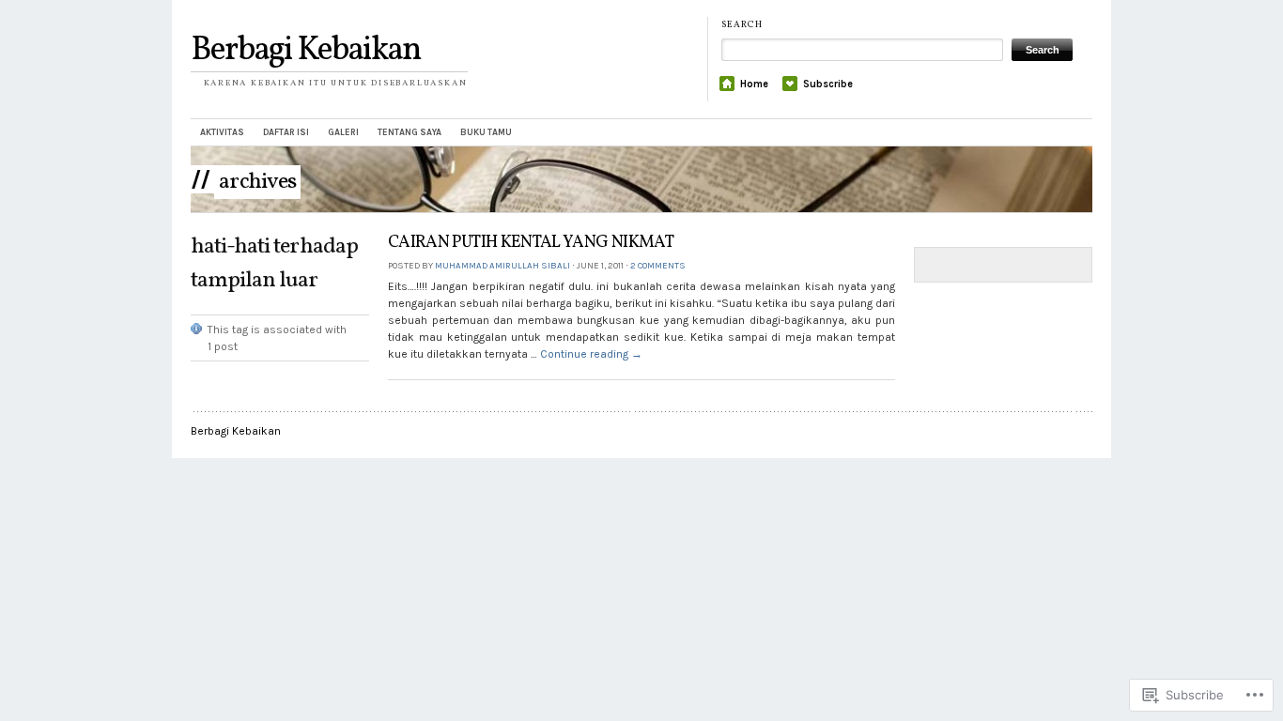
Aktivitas (222, 132)
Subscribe (828, 84)
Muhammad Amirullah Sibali (502, 265)
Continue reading (591, 353)
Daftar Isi (286, 132)
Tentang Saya (409, 132)
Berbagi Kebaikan (306, 50)
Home (754, 84)
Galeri (343, 132)
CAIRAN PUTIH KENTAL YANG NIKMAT (530, 242)
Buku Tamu (486, 132)
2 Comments (658, 265)
